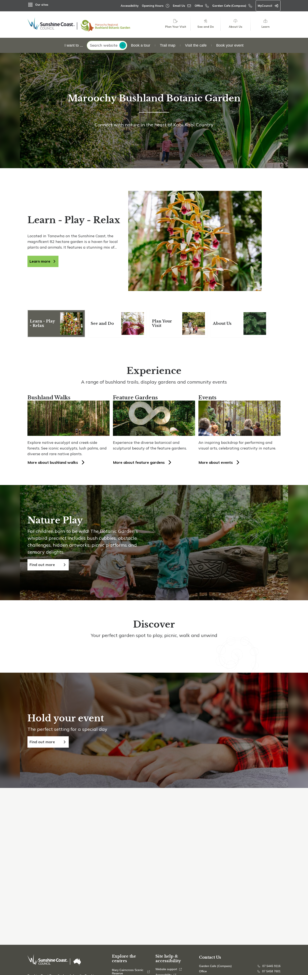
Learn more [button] (40, 261)
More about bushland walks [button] (53, 462)
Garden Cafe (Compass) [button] (229, 5)
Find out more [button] (42, 564)
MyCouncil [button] (265, 5)
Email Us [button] (179, 5)
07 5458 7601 (271, 971)
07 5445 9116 (271, 966)
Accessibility (129, 5)
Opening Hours (152, 5)
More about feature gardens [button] (139, 462)
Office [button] (199, 5)
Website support (166, 969)
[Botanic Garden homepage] (78, 24)
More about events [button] (216, 462)
